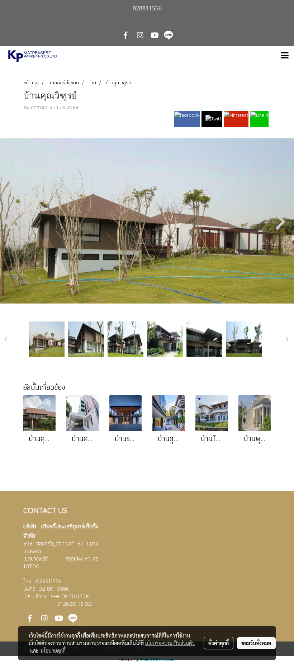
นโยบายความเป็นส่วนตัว (170, 643)
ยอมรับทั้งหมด (256, 643)
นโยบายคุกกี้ (53, 650)
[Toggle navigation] (285, 56)
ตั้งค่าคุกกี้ (218, 643)
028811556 (48, 581)
